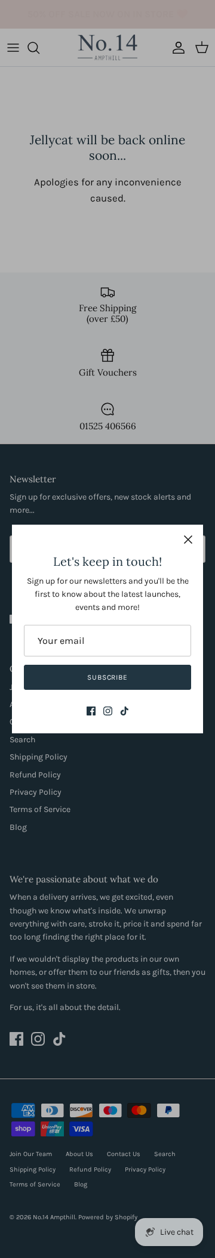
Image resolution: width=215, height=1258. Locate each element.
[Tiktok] (124, 711)
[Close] (188, 539)
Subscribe (107, 677)
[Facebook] (91, 711)
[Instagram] (107, 711)
